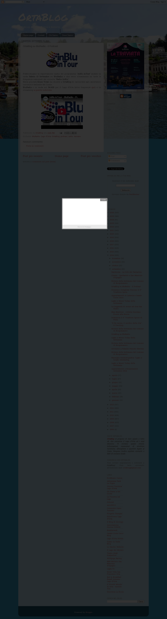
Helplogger (88, 227)
